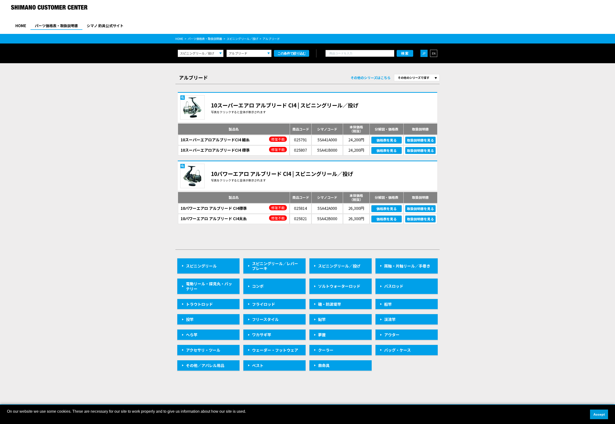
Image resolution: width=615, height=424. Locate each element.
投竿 (190, 319)
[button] (7, 417)
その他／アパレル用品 (205, 365)
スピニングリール (201, 266)
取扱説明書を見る (420, 140)
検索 (405, 53)
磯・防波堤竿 (329, 304)
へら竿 (191, 334)
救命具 (324, 365)
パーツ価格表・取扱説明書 (56, 25)
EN (434, 53)
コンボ (258, 286)
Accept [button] (599, 414)
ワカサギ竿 (261, 334)
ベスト (258, 365)
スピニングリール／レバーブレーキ (275, 266)
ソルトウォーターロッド (339, 286)
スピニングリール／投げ (242, 39)
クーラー (325, 350)
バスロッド (393, 286)
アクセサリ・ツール (203, 350)
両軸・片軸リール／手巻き (407, 266)
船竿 (388, 304)
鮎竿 (322, 319)
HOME (20, 25)
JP (424, 53)
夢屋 (322, 334)
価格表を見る (386, 140)
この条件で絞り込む (291, 53)
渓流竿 (390, 319)
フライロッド (263, 304)
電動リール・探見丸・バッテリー (209, 286)
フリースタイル (265, 319)
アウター (392, 334)
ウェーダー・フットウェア (275, 350)
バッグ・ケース (397, 350)
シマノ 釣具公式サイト (105, 25)
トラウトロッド (199, 304)
